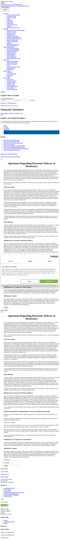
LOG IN (32, 100)
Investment (6, 128)
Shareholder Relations (9, 488)
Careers (6, 520)
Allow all (49, 281)
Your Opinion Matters (9, 521)
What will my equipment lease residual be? (14, 147)
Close (6, 310)
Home (5, 125)
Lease (5, 132)
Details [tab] (30, 261)
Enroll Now (3, 103)
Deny (29, 281)
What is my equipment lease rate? (12, 150)
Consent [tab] (10, 261)
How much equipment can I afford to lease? (14, 145)
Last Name (6, 462)
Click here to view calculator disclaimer (10, 156)
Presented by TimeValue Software (9, 154)
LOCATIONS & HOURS (15, 4)
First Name (6, 459)
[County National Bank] (22, 6)
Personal (6, 126)
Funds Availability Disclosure (11, 494)
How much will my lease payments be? (13, 143)
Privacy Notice (7, 489)
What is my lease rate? (9, 144)
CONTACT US (5, 4)
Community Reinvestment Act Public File (14, 492)
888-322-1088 (4, 476)
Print (2, 114)
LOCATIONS (4, 471)
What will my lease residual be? (11, 141)
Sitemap (6, 523)
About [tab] (49, 261)
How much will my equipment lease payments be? (16, 148)
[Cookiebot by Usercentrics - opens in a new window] (51, 257)
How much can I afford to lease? (12, 140)
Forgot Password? (11, 103)
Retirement (6, 129)
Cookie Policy (7, 491)
